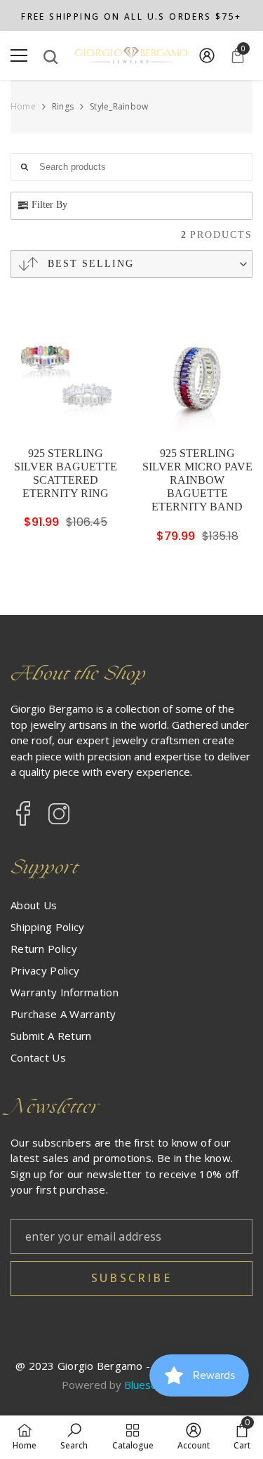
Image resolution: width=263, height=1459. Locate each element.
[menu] (19, 55)
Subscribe (131, 1278)
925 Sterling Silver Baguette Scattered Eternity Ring (65, 473)
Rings (63, 106)
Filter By (49, 204)
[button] (131, 264)
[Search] (50, 57)
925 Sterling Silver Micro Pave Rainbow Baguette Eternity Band (197, 480)
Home (23, 106)
